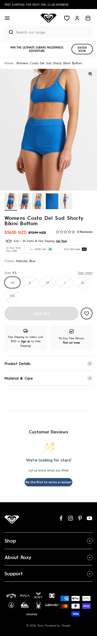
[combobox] (53, 32)
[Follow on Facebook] (61, 518)
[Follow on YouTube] (89, 518)
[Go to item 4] (52, 201)
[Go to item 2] (24, 201)
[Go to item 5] (66, 201)
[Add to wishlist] (86, 313)
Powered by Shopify (58, 625)
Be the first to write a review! (48, 482)
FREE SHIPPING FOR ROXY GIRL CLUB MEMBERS (37, 4)
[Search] (9, 32)
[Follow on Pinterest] (80, 518)
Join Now (61, 241)
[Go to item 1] (11, 201)
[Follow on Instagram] (70, 518)
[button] (7, 18)
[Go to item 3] (38, 201)
